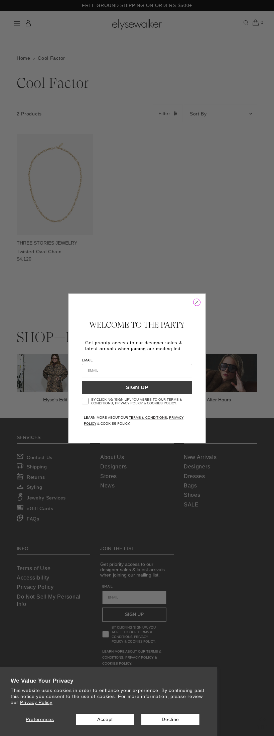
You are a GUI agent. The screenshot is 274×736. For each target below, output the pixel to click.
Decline (170, 719)
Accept (105, 719)
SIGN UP (137, 387)
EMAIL (87, 360)
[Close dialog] (196, 302)
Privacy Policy (36, 702)
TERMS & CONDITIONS (148, 417)
